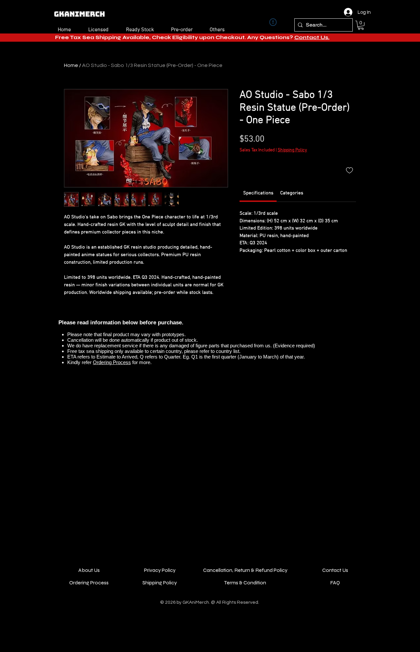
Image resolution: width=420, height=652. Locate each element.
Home (71, 65)
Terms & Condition (245, 582)
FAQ (335, 582)
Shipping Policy (292, 150)
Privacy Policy (160, 570)
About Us (89, 570)
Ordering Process (112, 362)
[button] (360, 25)
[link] (258, 193)
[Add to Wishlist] (349, 170)
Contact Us (335, 570)
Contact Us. (311, 37)
